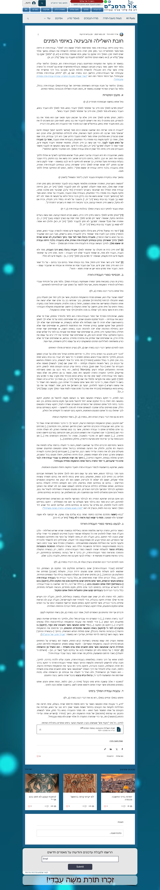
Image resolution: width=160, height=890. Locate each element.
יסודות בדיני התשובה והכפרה (122, 798)
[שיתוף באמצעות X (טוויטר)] (116, 749)
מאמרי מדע (73, 18)
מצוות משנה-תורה (112, 18)
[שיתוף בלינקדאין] (111, 749)
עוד (48, 18)
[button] (86, 1)
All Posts (130, 18)
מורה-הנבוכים (91, 18)
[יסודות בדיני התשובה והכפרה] (118, 783)
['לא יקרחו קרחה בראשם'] (80, 783)
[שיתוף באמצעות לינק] (105, 749)
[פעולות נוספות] (38, 34)
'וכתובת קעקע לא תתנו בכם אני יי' (42, 798)
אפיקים (59, 18)
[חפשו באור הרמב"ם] (42, 3)
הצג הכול (28, 769)
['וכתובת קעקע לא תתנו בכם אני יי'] (42, 783)
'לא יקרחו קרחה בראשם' (82, 797)
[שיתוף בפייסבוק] (122, 749)
